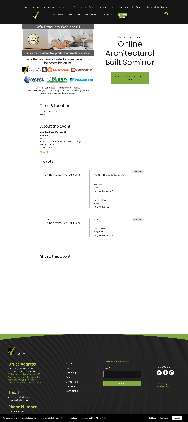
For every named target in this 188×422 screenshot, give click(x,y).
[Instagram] (171, 372)
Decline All (164, 418)
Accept (177, 418)
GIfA (21, 353)
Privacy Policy (101, 418)
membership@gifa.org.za (19, 397)
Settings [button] (152, 418)
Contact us (72, 381)
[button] (48, 7)
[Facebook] (165, 372)
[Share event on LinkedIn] (54, 263)
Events (69, 367)
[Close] (184, 418)
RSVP (130, 79)
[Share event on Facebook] (41, 263)
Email (105, 368)
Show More (45, 152)
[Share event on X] (47, 263)
